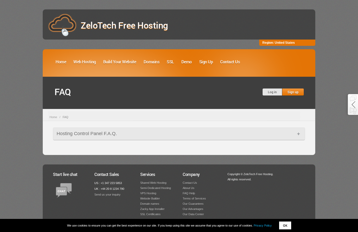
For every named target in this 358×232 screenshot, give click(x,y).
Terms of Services (194, 198)
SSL (170, 61)
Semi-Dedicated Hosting (155, 188)
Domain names (149, 203)
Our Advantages (193, 209)
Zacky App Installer (152, 209)
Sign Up (206, 61)
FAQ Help (189, 193)
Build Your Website (119, 61)
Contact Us (230, 61)
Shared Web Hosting (153, 182)
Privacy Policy (263, 225)
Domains (152, 61)
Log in (272, 92)
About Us (188, 188)
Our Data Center (193, 214)
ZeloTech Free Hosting (124, 25)
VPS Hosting (148, 193)
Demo (186, 61)
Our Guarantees (193, 203)
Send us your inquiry (107, 194)
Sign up (293, 92)
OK (285, 225)
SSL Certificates (150, 214)
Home (61, 61)
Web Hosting (84, 61)
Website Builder (150, 198)
